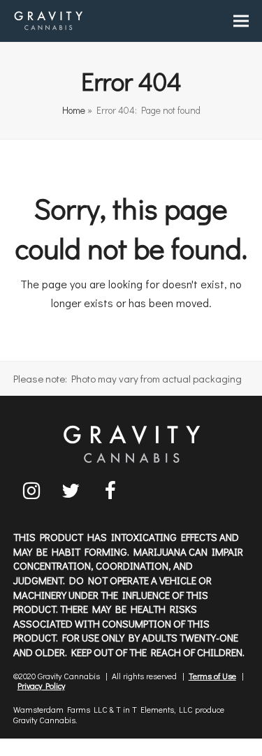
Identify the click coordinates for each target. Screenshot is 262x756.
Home (73, 110)
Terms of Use (212, 675)
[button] (241, 21)
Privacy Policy (41, 685)
